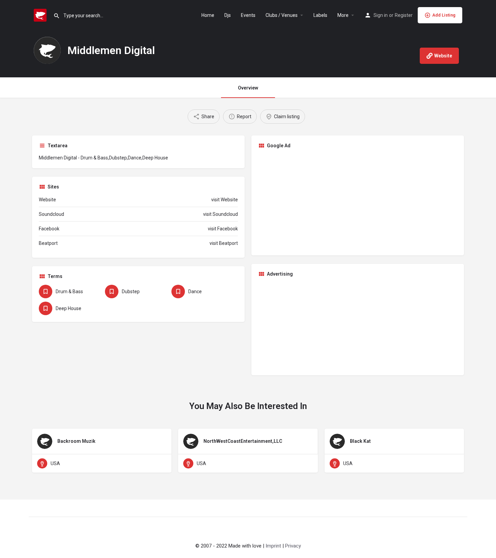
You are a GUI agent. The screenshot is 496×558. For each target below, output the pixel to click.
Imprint (273, 546)
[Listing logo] (47, 50)
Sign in (381, 15)
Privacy (293, 546)
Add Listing (444, 15)
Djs (227, 15)
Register (404, 15)
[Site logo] (41, 14)
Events (248, 15)
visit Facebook (223, 228)
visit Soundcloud (220, 214)
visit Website (224, 199)
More (343, 15)
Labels (320, 15)
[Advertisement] (357, 201)
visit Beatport (224, 243)
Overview (248, 88)
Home (207, 15)
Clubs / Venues (282, 15)
